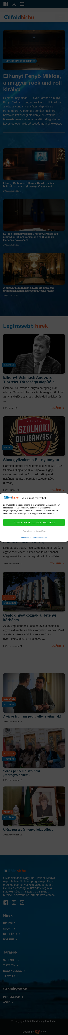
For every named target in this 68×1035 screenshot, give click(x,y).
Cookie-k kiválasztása (34, 531)
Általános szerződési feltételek (34, 538)
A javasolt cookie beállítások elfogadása (34, 522)
